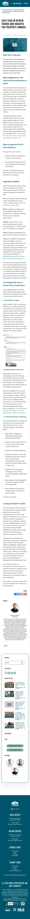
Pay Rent (15, 869)
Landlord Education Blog (15, 746)
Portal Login (15, 851)
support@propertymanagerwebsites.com (15, 898)
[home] (5, 3)
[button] (6, 673)
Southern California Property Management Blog (13, 9)
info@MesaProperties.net (19, 875)
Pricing (15, 854)
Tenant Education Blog (15, 750)
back (5, 646)
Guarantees (15, 855)
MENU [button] (26, 3)
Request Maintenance (15, 870)
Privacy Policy (23, 900)
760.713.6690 (15, 822)
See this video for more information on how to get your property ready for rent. (14, 136)
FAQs (15, 852)
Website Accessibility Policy (10, 900)
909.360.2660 (17, 3)
